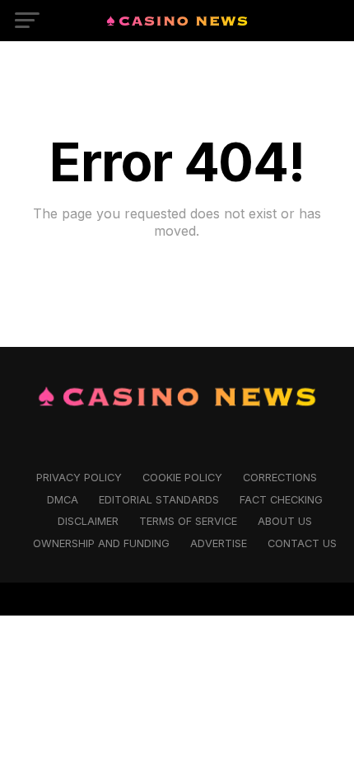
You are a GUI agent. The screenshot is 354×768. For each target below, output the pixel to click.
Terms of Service (188, 521)
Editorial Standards (159, 500)
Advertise (218, 543)
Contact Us (302, 543)
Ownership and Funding (101, 543)
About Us (285, 521)
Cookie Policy (182, 477)
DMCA (62, 500)
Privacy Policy (79, 477)
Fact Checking (281, 500)
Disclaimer (88, 521)
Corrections (280, 477)
